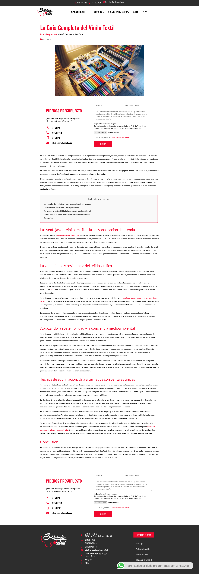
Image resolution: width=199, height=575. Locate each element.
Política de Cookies (142, 554)
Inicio (42, 34)
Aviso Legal (139, 543)
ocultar (106, 199)
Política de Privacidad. (120, 137)
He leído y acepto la (112, 137)
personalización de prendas (68, 235)
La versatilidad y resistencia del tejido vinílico (61, 208)
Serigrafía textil (51, 34)
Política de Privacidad (143, 549)
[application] (86, 12)
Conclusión (48, 218)
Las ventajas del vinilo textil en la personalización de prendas (67, 204)
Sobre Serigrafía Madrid (144, 559)
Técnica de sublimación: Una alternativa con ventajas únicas (67, 214)
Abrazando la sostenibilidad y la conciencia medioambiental (67, 211)
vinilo (52, 290)
